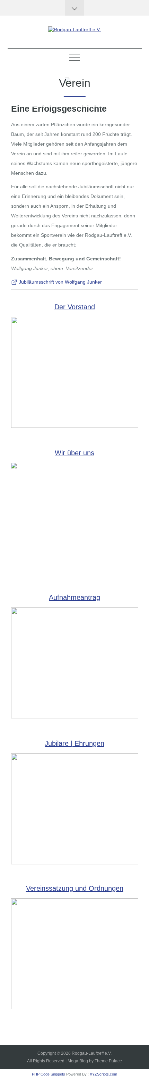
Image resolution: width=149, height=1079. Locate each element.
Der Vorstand (74, 307)
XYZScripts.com (103, 1074)
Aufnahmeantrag (74, 597)
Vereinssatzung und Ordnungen (74, 888)
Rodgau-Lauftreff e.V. (92, 1053)
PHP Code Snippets (48, 1074)
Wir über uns (74, 453)
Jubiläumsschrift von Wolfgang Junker (59, 282)
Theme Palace (108, 1061)
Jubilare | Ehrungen (74, 743)
